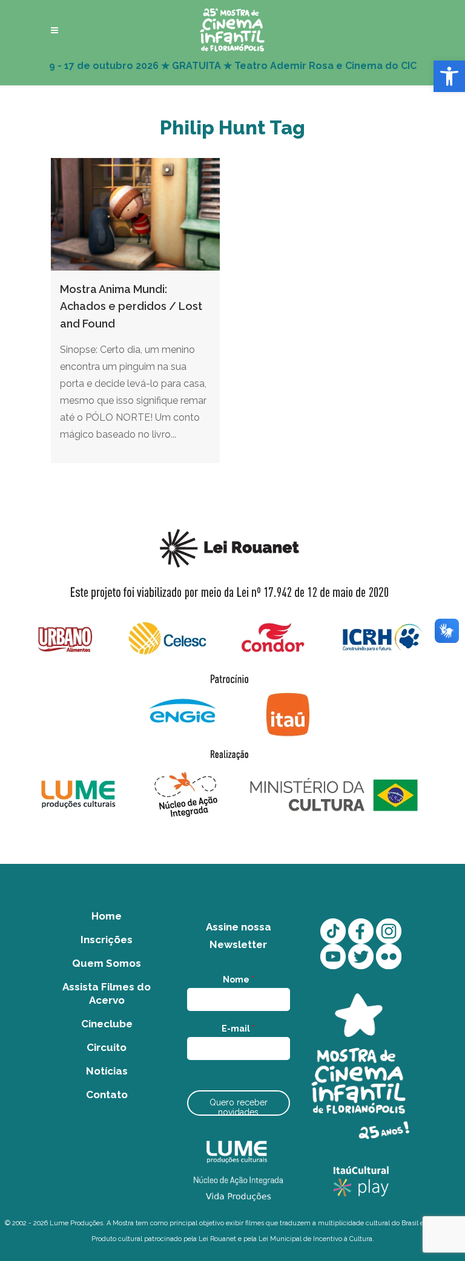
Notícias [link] (107, 1071)
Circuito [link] (107, 1047)
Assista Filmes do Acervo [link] (106, 993)
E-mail (238, 1028)
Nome (238, 979)
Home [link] (106, 916)
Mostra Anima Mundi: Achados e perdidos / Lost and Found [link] (131, 306)
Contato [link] (107, 1094)
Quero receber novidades (238, 1107)
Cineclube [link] (107, 1024)
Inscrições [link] (107, 939)
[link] (449, 76)
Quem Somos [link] (106, 963)
